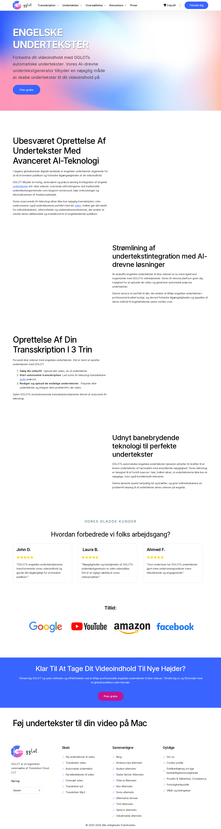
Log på (171, 5)
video (78, 205)
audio (23, 379)
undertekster (20, 186)
